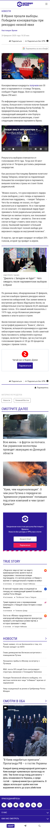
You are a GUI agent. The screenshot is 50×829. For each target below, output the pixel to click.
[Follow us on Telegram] (27, 805)
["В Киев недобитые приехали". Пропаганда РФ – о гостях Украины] (25, 730)
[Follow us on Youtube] (15, 805)
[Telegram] (25, 826)
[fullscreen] (45, 149)
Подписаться (25, 365)
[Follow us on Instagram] (21, 805)
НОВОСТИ (10, 639)
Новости (6, 11)
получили (34, 85)
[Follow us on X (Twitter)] (9, 805)
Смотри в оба (14, 701)
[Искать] (39, 826)
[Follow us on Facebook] (4, 805)
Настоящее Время (9, 30)
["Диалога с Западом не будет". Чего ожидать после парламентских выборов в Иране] (25, 260)
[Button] (15, 41)
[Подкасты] (39, 805)
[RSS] (33, 805)
